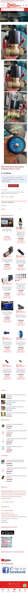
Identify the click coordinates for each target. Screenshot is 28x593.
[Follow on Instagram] (5, 502)
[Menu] (2, 5)
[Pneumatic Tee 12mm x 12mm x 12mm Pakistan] (21, 307)
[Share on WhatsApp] (2, 197)
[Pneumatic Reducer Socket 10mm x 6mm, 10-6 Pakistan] (7, 334)
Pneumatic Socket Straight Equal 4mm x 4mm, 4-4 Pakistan (21, 371)
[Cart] (26, 5)
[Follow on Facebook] (2, 502)
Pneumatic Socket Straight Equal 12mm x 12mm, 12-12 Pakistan (21, 262)
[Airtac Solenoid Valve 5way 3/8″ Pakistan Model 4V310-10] (7, 279)
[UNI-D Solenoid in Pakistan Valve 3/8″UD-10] (7, 222)
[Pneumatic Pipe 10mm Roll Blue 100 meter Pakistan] (7, 305)
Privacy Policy (4, 522)
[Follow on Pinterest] (13, 502)
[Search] (4, 5)
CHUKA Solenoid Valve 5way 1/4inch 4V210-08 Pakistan (7, 261)
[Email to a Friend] (10, 197)
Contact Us (4, 520)
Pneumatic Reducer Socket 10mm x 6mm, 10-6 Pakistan (7, 344)
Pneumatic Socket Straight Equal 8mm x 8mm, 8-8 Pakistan (7, 371)
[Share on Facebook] (5, 197)
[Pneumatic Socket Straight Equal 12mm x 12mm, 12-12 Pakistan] (21, 252)
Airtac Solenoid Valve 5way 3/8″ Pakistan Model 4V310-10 (7, 289)
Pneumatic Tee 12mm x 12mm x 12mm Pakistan (21, 316)
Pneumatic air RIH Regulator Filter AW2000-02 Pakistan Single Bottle (21, 234)
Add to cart (13, 185)
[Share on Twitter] (7, 197)
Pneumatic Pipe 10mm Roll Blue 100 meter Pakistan (7, 314)
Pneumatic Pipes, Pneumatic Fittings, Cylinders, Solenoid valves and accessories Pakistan (14, 15)
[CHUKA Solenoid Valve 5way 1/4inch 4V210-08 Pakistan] (7, 251)
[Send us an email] (10, 502)
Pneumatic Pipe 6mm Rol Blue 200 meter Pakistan (21, 344)
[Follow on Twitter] (7, 502)
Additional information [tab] (7, 202)
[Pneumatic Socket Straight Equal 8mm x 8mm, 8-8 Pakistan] (7, 361)
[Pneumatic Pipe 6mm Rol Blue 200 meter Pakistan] (21, 334)
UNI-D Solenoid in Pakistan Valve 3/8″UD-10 (7, 230)
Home (4, 13)
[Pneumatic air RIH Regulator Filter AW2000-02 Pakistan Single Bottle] (21, 224)
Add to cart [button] (7, 239)
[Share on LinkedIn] (13, 197)
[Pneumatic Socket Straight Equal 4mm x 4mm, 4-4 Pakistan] (21, 361)
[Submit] (25, 9)
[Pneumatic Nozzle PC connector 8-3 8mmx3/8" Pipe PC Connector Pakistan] (21, 277)
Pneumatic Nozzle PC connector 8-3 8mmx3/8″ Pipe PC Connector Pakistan (21, 286)
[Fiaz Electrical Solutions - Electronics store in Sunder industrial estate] (14, 5)
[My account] (23, 5)
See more (9, 498)
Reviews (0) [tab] (4, 205)
